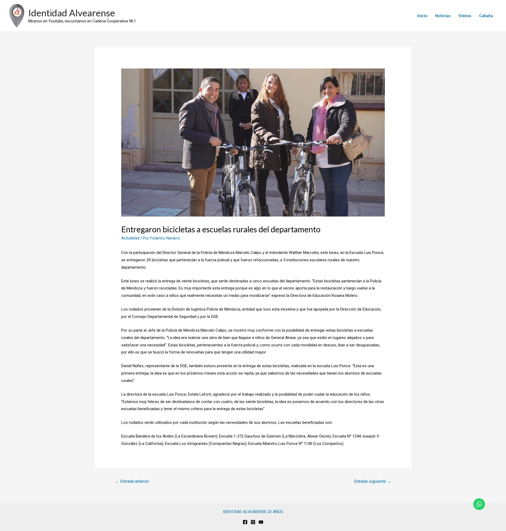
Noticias (442, 15)
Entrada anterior (132, 481)
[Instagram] (253, 522)
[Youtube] (261, 522)
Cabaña (486, 15)
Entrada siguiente (372, 481)
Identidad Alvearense (71, 12)
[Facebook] (245, 522)
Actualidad (130, 238)
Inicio (422, 15)
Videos (464, 15)
